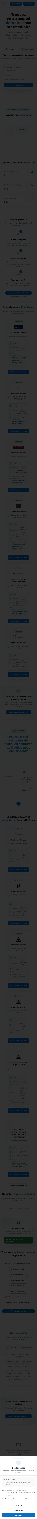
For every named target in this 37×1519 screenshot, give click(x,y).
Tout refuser (18, 1505)
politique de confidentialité (19, 1499)
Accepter (18, 1515)
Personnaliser (18, 1510)
